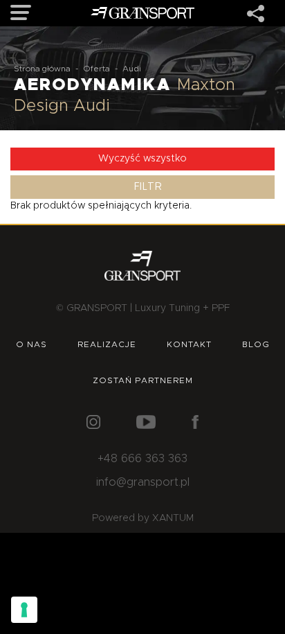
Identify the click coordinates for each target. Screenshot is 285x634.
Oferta (96, 68)
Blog (256, 344)
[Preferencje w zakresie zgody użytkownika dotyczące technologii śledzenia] (24, 610)
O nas (31, 344)
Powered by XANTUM (143, 518)
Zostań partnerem (143, 380)
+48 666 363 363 (142, 458)
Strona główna (42, 68)
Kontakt (189, 344)
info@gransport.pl (143, 482)
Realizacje (106, 344)
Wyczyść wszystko (142, 159)
